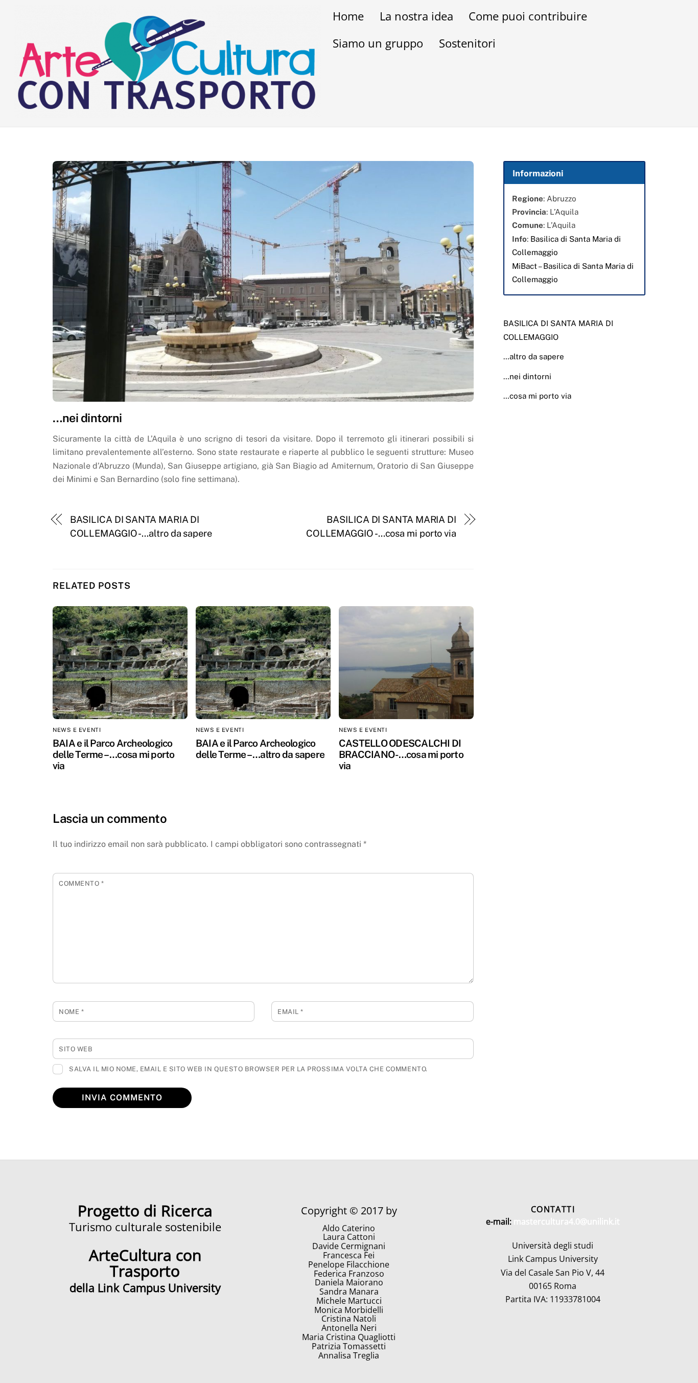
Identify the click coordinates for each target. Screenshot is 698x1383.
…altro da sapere (533, 356)
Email (290, 1012)
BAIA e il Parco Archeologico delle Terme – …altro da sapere (260, 748)
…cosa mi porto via (537, 395)
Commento (81, 883)
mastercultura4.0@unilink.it (567, 1221)
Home (348, 16)
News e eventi (77, 729)
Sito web (75, 1049)
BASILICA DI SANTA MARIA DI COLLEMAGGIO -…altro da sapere (141, 526)
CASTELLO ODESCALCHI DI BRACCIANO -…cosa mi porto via (401, 754)
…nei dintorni (527, 376)
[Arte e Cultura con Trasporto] (167, 113)
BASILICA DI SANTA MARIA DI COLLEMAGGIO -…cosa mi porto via (381, 526)
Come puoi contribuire (528, 16)
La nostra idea (416, 16)
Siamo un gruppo (378, 43)
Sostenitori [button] (467, 43)
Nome (71, 1012)
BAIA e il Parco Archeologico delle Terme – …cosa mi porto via (114, 754)
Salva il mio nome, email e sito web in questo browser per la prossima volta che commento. (248, 1069)
